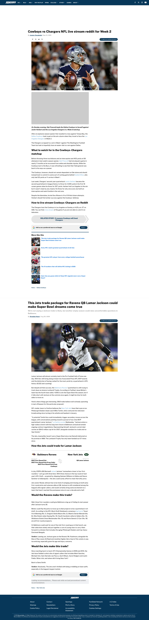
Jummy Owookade (36, 35)
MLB (24, 2)
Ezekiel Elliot (79, 175)
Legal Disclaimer (52, 608)
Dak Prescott (63, 161)
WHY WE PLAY (39, 2)
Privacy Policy (94, 605)
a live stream (48, 210)
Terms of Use (114, 605)
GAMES (69, 2)
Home (33, 287)
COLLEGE (53, 2)
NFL (19, 2)
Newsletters (51, 605)
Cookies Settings (95, 608)
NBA (30, 2)
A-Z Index (113, 602)
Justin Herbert (70, 181)
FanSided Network (96, 602)
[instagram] (142, 2)
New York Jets (66, 408)
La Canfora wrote (59, 422)
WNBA (47, 2)
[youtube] (146, 2)
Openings (68, 602)
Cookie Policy (35, 608)
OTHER (61, 2)
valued (53, 471)
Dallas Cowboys (37, 136)
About (32, 602)
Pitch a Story (70, 605)
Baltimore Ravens (61, 388)
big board (79, 511)
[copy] (42, 39)
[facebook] (135, 2)
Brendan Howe (35, 316)
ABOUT (75, 2)
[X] (138, 2)
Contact (49, 602)
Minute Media (21, 615)
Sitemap (33, 605)
